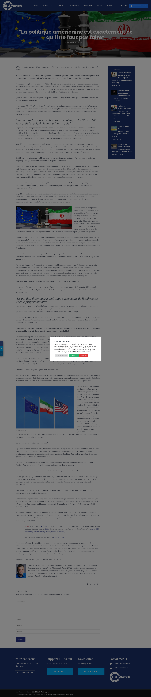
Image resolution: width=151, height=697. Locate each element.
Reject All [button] (84, 355)
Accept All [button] (74, 355)
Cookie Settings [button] (61, 355)
